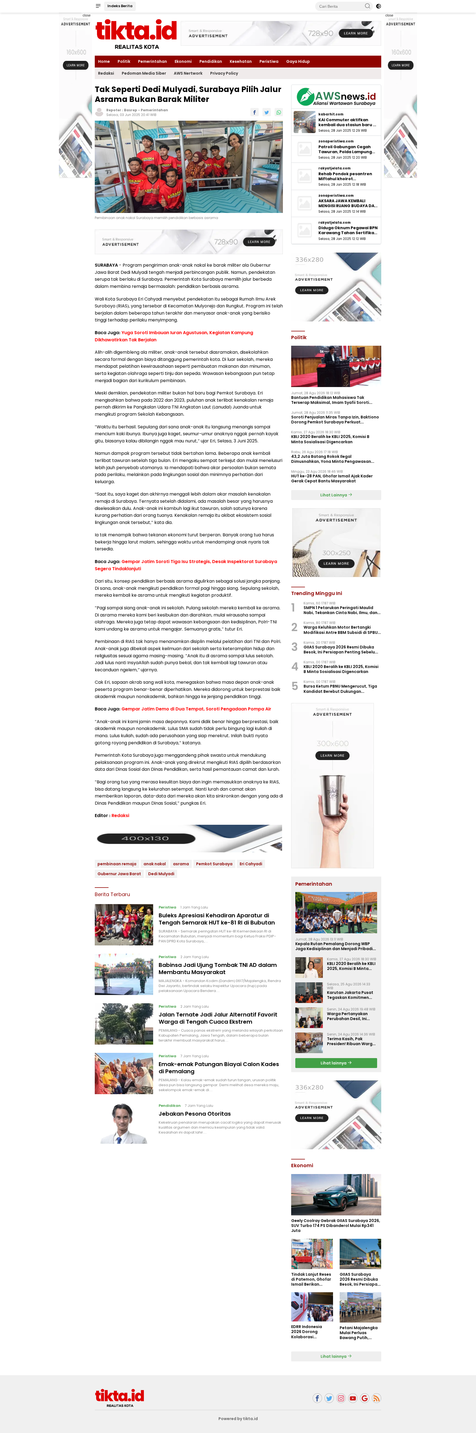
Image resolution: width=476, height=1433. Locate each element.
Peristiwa (268, 61)
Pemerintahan (152, 61)
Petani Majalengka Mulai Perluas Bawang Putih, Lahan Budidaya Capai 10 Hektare (359, 1332)
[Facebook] (317, 1398)
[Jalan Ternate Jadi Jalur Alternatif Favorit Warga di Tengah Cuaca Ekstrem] (124, 1024)
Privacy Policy (224, 73)
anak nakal (155, 864)
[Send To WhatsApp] (279, 112)
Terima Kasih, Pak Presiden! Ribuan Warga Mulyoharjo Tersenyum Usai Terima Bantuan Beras (351, 1041)
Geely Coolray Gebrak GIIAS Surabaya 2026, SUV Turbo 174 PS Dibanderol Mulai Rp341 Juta (335, 1225)
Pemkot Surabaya (214, 864)
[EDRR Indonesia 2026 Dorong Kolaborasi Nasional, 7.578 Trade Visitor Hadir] (312, 1306)
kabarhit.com (331, 114)
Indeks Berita (119, 6)
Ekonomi (183, 61)
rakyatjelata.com (334, 168)
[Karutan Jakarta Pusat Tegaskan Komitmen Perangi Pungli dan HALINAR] (309, 992)
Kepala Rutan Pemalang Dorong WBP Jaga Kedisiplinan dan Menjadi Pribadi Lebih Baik (334, 946)
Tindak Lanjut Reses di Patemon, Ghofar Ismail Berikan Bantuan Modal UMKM (311, 1279)
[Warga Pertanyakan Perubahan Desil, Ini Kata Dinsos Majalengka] (309, 1017)
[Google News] (364, 1398)
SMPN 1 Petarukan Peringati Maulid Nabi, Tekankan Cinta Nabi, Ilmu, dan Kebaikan (340, 610)
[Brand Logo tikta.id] (136, 34)
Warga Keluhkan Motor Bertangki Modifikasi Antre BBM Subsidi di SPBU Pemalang (341, 630)
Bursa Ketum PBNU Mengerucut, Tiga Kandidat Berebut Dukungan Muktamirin (340, 689)
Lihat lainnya (334, 1063)
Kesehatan (241, 61)
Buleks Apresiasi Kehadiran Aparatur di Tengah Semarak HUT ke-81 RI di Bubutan (217, 919)
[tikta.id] (119, 1397)
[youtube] (353, 1398)
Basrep (130, 110)
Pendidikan (210, 61)
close (87, 15)
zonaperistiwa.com (336, 141)
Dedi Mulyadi (161, 874)
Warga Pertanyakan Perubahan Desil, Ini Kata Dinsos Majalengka (351, 1016)
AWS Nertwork (188, 73)
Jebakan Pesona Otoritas (195, 1114)
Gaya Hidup (298, 61)
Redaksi (106, 73)
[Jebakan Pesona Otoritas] (124, 1123)
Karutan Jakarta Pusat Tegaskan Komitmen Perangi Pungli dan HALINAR (350, 995)
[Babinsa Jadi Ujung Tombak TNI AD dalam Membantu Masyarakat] (124, 974)
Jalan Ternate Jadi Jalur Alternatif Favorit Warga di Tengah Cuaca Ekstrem (218, 1018)
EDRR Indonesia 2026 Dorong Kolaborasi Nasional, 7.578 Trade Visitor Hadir (310, 1331)
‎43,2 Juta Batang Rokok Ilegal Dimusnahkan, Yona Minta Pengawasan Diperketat (331, 459)
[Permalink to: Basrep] (99, 112)
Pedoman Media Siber (144, 73)
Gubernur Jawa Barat (119, 874)
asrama (181, 864)
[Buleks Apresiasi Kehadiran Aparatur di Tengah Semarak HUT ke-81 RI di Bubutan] (124, 924)
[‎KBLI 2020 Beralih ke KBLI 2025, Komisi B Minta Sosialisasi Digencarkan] (309, 967)
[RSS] (376, 1398)
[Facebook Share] (254, 112)
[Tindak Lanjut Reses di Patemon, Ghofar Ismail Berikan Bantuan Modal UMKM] (312, 1254)
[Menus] (98, 6)
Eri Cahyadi (251, 864)
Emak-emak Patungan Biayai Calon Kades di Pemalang (219, 1067)
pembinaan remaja (117, 864)
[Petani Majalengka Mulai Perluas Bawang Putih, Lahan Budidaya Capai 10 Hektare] (360, 1307)
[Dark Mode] (378, 6)
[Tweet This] (267, 112)
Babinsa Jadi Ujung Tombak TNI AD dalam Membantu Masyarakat (218, 968)
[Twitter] (329, 1398)
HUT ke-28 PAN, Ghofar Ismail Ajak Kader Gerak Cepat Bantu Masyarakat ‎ (332, 478)
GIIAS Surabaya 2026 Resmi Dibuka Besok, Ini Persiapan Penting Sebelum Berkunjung (341, 650)
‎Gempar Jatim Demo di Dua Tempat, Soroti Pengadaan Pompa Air (196, 709)
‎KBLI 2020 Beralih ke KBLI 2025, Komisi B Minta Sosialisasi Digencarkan (330, 439)
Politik (124, 61)
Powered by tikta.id (238, 1418)
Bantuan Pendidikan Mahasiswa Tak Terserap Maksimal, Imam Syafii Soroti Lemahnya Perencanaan (330, 400)
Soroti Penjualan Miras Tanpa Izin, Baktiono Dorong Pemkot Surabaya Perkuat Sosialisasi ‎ (335, 420)
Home (104, 61)
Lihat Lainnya (334, 495)
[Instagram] (341, 1398)
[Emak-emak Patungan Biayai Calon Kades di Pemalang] (124, 1073)
